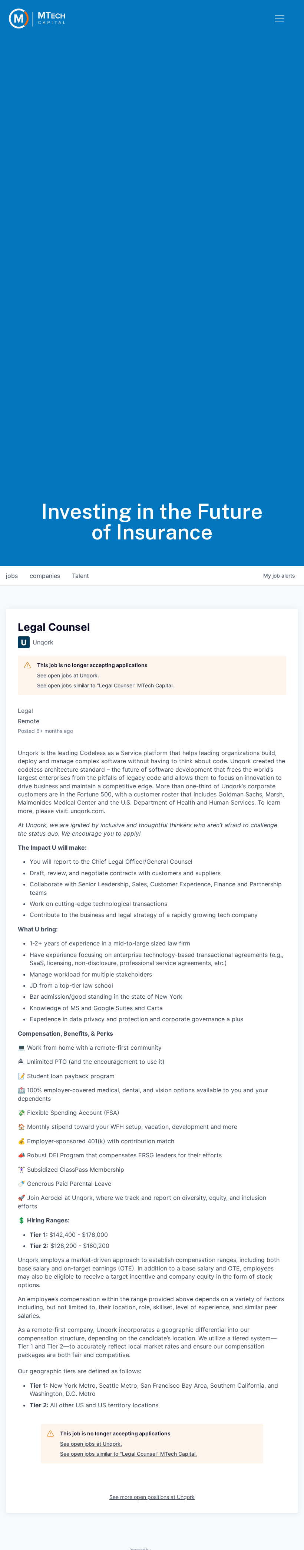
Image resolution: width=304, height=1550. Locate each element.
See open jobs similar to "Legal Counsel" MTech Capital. (105, 685)
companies (45, 575)
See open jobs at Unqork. (68, 675)
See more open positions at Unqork (152, 1497)
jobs (12, 575)
